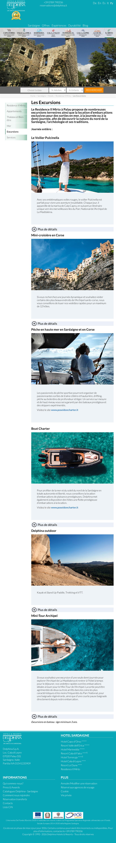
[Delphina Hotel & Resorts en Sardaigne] (12, 743)
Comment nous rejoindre (16, 795)
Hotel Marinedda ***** (73, 749)
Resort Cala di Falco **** (74, 753)
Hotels (51, 96)
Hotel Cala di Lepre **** (73, 761)
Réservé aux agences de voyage (77, 787)
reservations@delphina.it (53, 5)
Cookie (65, 791)
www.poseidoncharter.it (64, 409)
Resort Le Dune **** (71, 765)
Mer (9, 125)
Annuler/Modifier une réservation (79, 783)
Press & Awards (11, 787)
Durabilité (74, 25)
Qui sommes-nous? (13, 783)
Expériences (59, 25)
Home (33, 96)
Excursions (12, 131)
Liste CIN (8, 807)
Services (11, 137)
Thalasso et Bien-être (15, 118)
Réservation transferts (15, 799)
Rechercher (94, 90)
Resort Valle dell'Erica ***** (75, 745)
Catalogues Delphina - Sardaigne (20, 791)
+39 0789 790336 (53, 2)
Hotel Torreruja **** (72, 757)
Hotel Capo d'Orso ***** (74, 741)
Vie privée (66, 795)
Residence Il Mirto (63, 96)
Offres (46, 25)
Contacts (8, 803)
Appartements (14, 111)
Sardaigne (34, 25)
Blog (85, 25)
